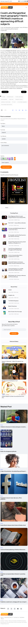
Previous (5, 91)
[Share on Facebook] (13, 110)
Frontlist (3, 96)
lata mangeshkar (4, 99)
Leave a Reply (4, 142)
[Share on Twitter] (16, 110)
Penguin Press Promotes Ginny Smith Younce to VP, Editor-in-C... (17, 242)
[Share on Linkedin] (22, 110)
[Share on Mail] (19, 110)
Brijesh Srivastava (12, 306)
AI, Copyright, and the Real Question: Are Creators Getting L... (17, 235)
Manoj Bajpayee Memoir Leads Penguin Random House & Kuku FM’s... (17, 217)
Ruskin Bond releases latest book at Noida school (13, 525)
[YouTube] (25, 1)
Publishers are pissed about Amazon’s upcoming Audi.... (13, 574)
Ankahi (10, 290)
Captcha (2, 156)
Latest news (11, 99)
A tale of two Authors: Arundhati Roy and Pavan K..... (14, 471)
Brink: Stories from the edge (15, 311)
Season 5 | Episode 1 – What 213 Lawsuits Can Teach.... (12, 362)
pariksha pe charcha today (5, 102)
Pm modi (13, 102)
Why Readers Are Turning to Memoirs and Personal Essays (17, 276)
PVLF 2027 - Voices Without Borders (17, 223)
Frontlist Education (10, 96)
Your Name (3, 123)
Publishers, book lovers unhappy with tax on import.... (14, 602)
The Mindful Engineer (13, 300)
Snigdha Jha (11, 295)
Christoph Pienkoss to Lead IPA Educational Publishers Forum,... (15, 269)
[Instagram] (23, 1)
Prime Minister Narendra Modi (6, 104)
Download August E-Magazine (14, 4)
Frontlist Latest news (19, 96)
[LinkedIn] (27, 1)
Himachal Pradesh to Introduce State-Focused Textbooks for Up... (16, 262)
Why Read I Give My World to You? (10, 381)
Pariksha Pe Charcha (18, 99)
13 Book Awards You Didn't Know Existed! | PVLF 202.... (13, 397)
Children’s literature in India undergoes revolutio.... (14, 427)
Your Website (3, 136)
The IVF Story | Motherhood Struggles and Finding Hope (15, 249)
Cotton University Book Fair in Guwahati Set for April (15, 256)
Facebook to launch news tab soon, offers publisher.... (11, 498)
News (2, 425)
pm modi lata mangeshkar (22, 102)
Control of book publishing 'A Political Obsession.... (13, 549)
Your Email (3, 129)
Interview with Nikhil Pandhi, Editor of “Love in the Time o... (17, 229)
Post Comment (6, 167)
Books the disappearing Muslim (8, 451)
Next (23, 91)
